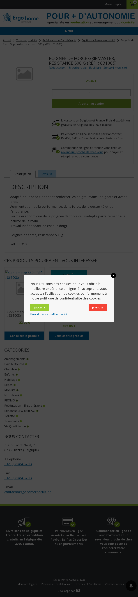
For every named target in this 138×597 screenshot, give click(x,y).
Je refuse (97, 307)
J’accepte (39, 307)
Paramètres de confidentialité (48, 314)
